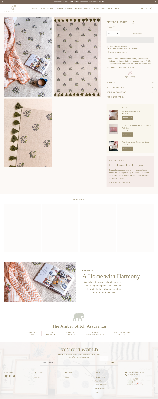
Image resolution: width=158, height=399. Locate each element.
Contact (97, 392)
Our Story (37, 377)
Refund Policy (99, 381)
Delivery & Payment (116, 87)
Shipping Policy (100, 388)
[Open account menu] (146, 8)
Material (111, 82)
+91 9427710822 (134, 375)
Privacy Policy (100, 377)
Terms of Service (101, 385)
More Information (115, 97)
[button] (130, 40)
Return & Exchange (116, 92)
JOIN (112, 362)
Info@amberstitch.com (136, 372)
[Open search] (142, 8)
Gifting (67, 377)
